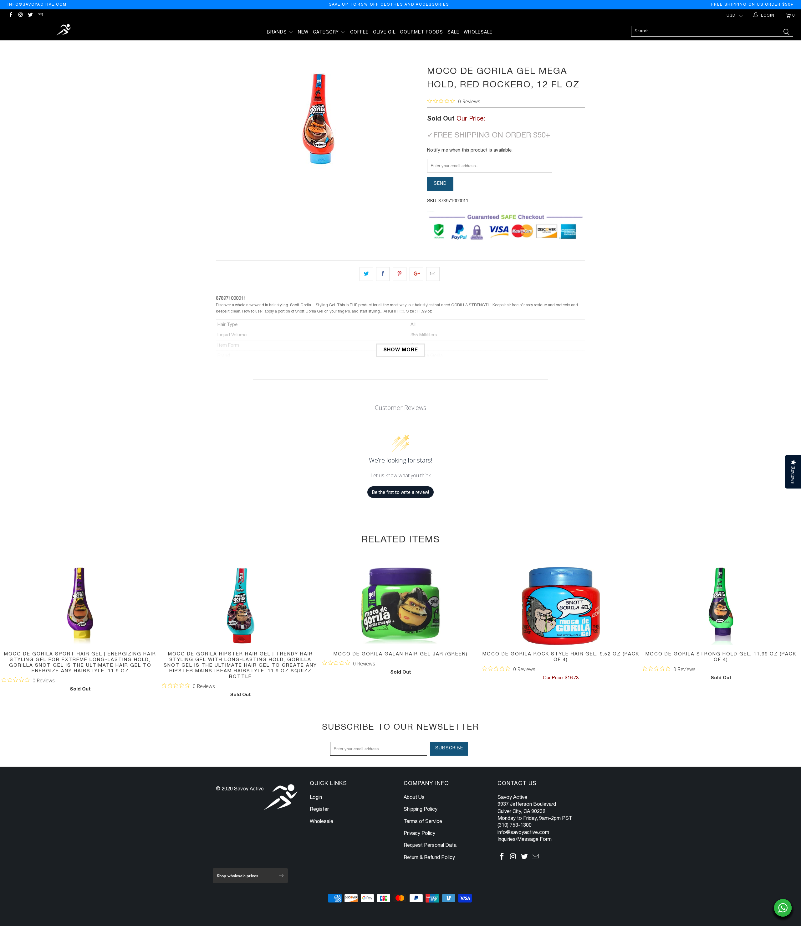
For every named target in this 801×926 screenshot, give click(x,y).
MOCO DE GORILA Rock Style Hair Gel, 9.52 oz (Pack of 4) (560, 606)
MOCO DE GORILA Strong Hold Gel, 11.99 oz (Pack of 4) (720, 606)
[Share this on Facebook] (383, 274)
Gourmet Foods (421, 32)
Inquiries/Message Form (524, 839)
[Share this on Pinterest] (399, 274)
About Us (414, 797)
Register (319, 809)
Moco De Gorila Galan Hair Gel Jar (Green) (400, 606)
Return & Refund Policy (429, 858)
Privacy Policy (419, 833)
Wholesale (478, 32)
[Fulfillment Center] (64, 30)
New (303, 32)
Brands (277, 32)
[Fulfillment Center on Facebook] (10, 15)
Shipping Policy (420, 809)
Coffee (359, 32)
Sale (453, 32)
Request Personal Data (430, 845)
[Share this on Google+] (416, 274)
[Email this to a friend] (433, 274)
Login (316, 797)
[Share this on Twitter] (366, 274)
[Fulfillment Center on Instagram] (20, 15)
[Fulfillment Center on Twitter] (30, 15)
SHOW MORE (400, 350)
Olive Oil (384, 32)
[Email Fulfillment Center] (40, 15)
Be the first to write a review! (400, 492)
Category (326, 32)
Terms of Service (423, 822)
